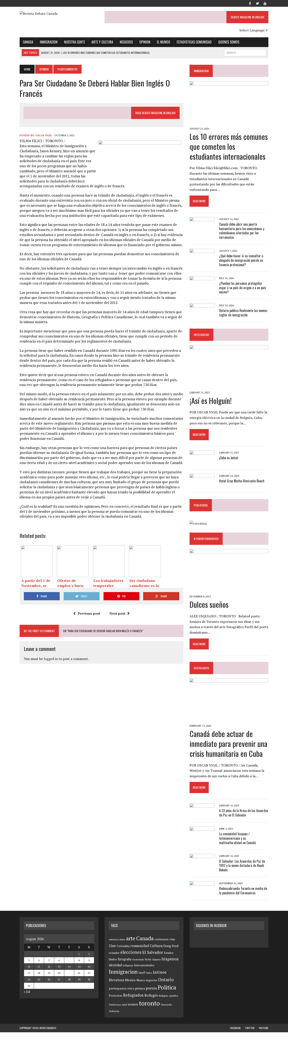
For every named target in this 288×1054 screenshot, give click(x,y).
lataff (142, 972)
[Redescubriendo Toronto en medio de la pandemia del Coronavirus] (202, 892)
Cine (112, 945)
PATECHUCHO (201, 334)
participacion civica (121, 988)
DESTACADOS (201, 668)
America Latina (117, 939)
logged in (51, 658)
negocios (151, 980)
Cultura (156, 945)
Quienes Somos (228, 42)
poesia (151, 988)
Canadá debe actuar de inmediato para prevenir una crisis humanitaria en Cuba (228, 743)
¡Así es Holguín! (211, 400)
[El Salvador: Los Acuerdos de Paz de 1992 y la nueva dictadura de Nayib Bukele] (202, 865)
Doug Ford (170, 946)
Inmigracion (49, 42)
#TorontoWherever (206, 538)
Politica (167, 987)
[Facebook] (249, 2)
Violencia (114, 1011)
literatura (116, 980)
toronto (149, 1003)
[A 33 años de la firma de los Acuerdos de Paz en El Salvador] (202, 814)
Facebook (235, 1028)
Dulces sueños (209, 604)
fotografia (124, 959)
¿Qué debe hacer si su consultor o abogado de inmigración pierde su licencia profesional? (241, 260)
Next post (117, 613)
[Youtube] (265, 2)
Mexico (130, 980)
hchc (148, 959)
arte (130, 938)
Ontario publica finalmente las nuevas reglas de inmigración (243, 312)
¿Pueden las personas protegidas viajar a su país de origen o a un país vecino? (242, 288)
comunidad (139, 945)
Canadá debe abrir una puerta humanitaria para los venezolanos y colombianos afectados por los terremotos (241, 231)
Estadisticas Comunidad (194, 42)
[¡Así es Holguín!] (229, 386)
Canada (28, 42)
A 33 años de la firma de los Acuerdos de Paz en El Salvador (243, 813)
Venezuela (166, 1004)
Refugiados (133, 995)
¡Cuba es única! (228, 457)
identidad (115, 965)
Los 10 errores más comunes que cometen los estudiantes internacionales (229, 146)
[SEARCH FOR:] (245, 52)
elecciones (130, 952)
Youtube (263, 1028)
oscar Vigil (43, 135)
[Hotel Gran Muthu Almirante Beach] (202, 485)
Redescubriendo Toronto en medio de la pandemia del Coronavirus (243, 890)
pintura (140, 988)
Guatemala (138, 959)
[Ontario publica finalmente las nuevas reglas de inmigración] (202, 314)
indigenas (128, 965)
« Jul (27, 991)
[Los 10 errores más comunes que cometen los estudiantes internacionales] (229, 122)
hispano (156, 959)
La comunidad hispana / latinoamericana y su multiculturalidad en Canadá (237, 838)
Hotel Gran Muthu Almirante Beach (241, 480)
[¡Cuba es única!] (202, 461)
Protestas (115, 995)
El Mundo (163, 42)
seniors (133, 1004)
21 (69, 972)
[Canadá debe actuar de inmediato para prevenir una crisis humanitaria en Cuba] (229, 719)
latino (149, 972)
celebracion (161, 939)
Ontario (166, 979)
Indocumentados (144, 965)
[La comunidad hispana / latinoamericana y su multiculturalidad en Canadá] (202, 837)
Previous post (89, 613)
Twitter (249, 1028)
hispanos (170, 959)
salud (124, 1004)
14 (69, 966)
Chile (172, 939)
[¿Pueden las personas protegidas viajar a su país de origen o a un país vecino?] (202, 287)
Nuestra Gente (74, 42)
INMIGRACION (201, 71)
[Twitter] (257, 2)
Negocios (126, 42)
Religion (163, 995)
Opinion (144, 42)
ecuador (114, 953)
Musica (140, 980)
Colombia (123, 946)
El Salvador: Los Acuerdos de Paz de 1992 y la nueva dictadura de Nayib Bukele (242, 866)
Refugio (151, 995)
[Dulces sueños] (229, 590)
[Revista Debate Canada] (59, 13)
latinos (160, 972)
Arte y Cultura (102, 42)
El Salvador (152, 952)
